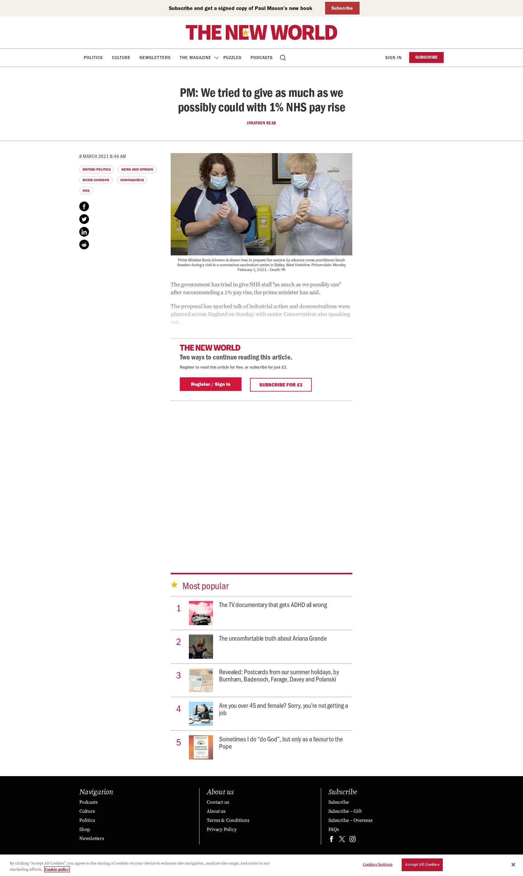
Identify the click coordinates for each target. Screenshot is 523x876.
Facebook (84, 206)
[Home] (261, 32)
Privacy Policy (221, 829)
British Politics (96, 169)
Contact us (218, 802)
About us (216, 811)
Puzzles (232, 57)
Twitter (84, 219)
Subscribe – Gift (345, 811)
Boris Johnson (96, 180)
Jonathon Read (261, 123)
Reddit (84, 244)
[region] (261, 865)
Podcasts (262, 57)
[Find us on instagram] (353, 840)
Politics (93, 57)
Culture (121, 57)
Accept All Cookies (422, 864)
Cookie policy (57, 869)
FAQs (333, 829)
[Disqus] (261, 476)
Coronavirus (132, 180)
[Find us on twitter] (342, 840)
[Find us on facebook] (331, 840)
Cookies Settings (378, 864)
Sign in (393, 57)
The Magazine (195, 57)
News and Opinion (137, 169)
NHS (86, 191)
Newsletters (155, 57)
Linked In (84, 232)
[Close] (513, 864)
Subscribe (342, 8)
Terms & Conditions (228, 820)
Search (283, 57)
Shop (84, 829)
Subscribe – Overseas (350, 820)
